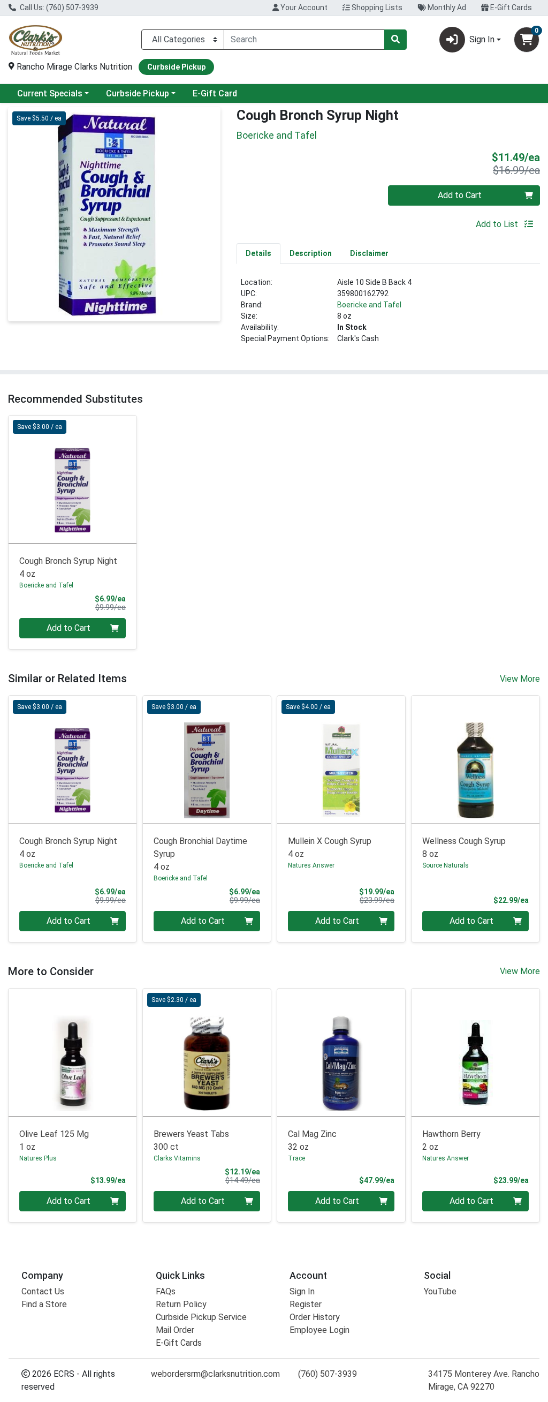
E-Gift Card (215, 93)
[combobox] (304, 39)
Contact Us (42, 1291)
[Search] (395, 39)
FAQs (166, 1291)
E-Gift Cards (510, 7)
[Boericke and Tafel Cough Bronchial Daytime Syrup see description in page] (206, 759)
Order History (315, 1317)
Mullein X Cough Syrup (329, 847)
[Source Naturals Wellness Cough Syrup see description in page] (475, 759)
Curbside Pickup (137, 93)
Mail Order (175, 1330)
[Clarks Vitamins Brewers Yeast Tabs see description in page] (206, 1052)
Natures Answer (311, 865)
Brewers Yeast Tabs (191, 1140)
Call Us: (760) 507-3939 (58, 7)
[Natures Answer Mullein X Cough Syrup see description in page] (341, 759)
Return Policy (181, 1304)
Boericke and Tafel (369, 304)
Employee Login (319, 1330)
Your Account (303, 7)
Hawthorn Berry (451, 1140)
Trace (296, 1158)
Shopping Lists (376, 7)
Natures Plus (38, 1158)
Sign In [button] (481, 39)
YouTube (440, 1291)
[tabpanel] (388, 314)
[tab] (258, 253)
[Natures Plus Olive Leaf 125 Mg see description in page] (72, 1052)
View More (520, 679)
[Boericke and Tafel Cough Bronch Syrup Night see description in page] (72, 479)
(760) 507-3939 (327, 1374)
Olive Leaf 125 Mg (54, 1140)
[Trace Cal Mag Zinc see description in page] (341, 1052)
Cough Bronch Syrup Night (68, 567)
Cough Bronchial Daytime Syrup (200, 854)
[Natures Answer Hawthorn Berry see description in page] (475, 1052)
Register (306, 1304)
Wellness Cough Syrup (464, 847)
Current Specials (49, 93)
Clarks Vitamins (177, 1158)
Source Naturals (445, 865)
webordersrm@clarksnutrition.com (215, 1374)
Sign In (302, 1291)
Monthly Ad (446, 7)
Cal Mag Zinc (312, 1140)
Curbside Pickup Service (201, 1317)
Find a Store (44, 1304)
